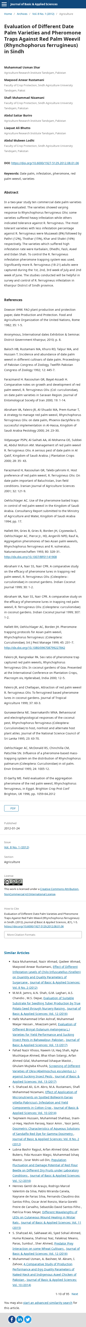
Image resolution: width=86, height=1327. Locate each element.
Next (75, 1294)
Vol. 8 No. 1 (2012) (43, 14)
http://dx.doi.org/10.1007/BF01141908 (30, 557)
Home (8, 14)
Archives (22, 14)
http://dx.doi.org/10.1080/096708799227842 (34, 648)
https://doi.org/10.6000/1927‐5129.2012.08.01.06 (45, 163)
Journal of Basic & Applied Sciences (33, 4)
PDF (13, 808)
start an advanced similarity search (47, 1303)
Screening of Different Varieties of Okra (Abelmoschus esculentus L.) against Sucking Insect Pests (46, 1071)
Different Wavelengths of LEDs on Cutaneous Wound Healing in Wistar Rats (45, 1217)
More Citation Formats (21, 935)
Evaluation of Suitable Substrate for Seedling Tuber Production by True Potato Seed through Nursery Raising (46, 1003)
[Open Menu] (4, 4)
